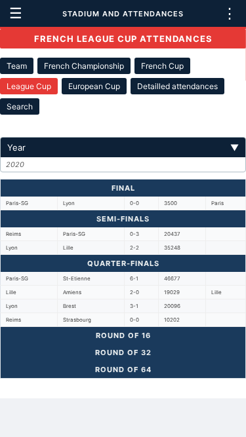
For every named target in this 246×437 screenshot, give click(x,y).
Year (123, 147)
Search (20, 106)
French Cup (162, 66)
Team (17, 66)
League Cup (29, 86)
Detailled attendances (177, 86)
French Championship (84, 66)
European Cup (94, 86)
